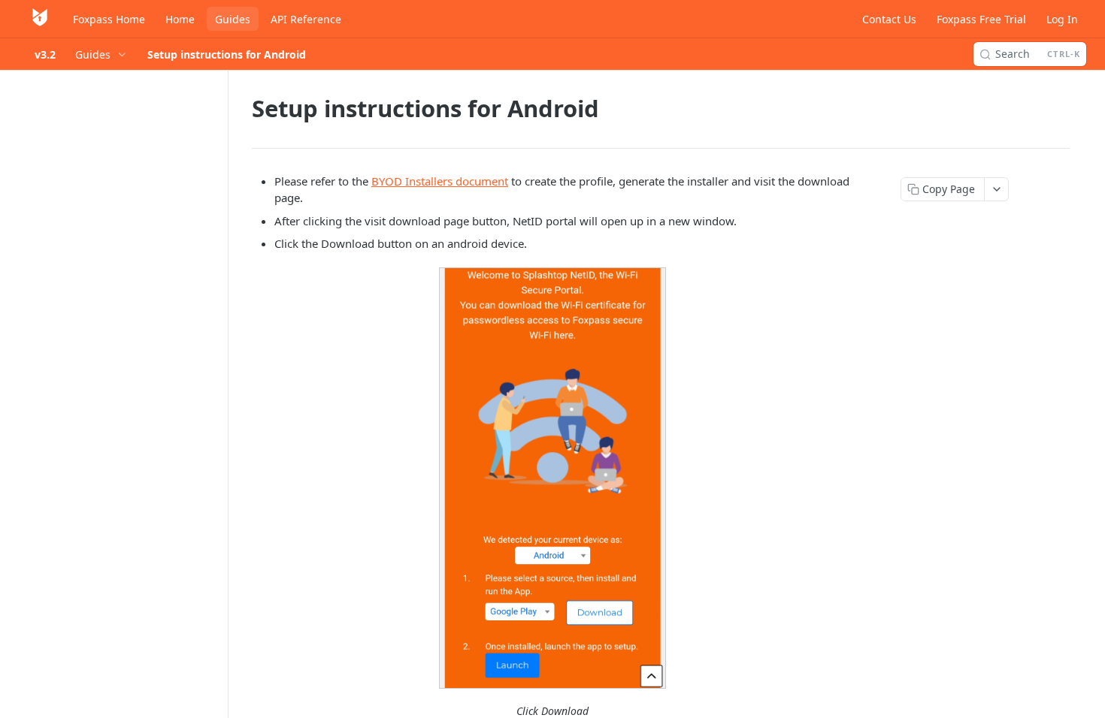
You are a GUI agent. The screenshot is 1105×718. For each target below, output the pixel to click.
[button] (552, 478)
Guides (232, 19)
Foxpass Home (109, 19)
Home (180, 19)
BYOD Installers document (439, 181)
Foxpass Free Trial (981, 19)
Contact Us (889, 19)
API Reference (306, 19)
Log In (1062, 19)
